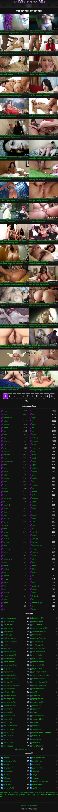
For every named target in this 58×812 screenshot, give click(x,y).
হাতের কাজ (7, 519)
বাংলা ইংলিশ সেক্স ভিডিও (24, 749)
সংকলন (34, 455)
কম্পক (5, 562)
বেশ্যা (5, 475)
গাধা (33, 411)
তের (5, 438)
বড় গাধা (6, 532)
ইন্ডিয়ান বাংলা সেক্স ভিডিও (38, 632)
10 (46, 396)
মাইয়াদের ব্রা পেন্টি (37, 603)
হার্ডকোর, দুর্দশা (8, 559)
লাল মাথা (6, 512)
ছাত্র (5, 573)
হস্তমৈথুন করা (36, 448)
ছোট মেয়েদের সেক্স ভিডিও (10, 679)
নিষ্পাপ (5, 435)
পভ (33, 482)
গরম (33, 451)
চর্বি (4, 610)
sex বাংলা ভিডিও (8, 625)
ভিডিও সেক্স (7, 778)
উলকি (33, 495)
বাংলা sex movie (9, 729)
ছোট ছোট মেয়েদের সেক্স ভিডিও (40, 675)
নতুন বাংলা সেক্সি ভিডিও (10, 706)
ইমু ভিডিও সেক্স (8, 635)
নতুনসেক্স (34, 712)
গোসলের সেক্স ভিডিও (9, 662)
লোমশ (34, 502)
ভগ (33, 421)
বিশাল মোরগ (7, 455)
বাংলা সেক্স (6, 765)
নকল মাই (6, 566)
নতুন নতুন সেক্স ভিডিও (38, 699)
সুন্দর (5, 448)
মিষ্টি (33, 488)
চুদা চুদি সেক (7, 669)
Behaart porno (46, 794)
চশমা (33, 562)
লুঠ (33, 431)
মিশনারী (34, 435)
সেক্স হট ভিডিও (36, 771)
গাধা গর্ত (6, 599)
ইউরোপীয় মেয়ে (8, 418)
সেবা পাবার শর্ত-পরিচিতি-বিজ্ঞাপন (29, 805)
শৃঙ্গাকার (5, 485)
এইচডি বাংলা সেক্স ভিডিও (10, 638)
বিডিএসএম (6, 525)
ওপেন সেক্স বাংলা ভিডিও (10, 652)
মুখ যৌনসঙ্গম (7, 549)
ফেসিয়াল (6, 509)
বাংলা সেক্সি (6, 775)
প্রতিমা (34, 593)
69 (4, 556)
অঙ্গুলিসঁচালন (35, 468)
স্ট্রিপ (5, 482)
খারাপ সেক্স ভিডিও (37, 655)
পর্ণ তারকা (35, 441)
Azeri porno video (7, 792)
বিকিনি (33, 569)
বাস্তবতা (6, 522)
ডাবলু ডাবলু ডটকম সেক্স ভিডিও (40, 682)
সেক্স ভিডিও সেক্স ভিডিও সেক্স (40, 781)
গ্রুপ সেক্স (35, 542)
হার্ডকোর (6, 421)
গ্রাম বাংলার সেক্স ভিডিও (10, 665)
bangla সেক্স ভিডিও (38, 618)
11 (52, 396)
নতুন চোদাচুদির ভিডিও (9, 699)
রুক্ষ (5, 606)
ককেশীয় (34, 472)
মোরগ (33, 525)
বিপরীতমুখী (35, 596)
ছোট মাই (6, 428)
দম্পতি (5, 546)
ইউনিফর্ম (6, 586)
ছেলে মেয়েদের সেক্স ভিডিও (39, 672)
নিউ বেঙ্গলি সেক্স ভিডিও (38, 716)
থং (33, 529)
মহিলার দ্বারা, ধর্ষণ (37, 546)
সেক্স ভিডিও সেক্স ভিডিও (10, 761)
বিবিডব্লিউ (6, 569)
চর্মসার (34, 505)
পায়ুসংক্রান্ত (7, 451)
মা (4, 502)
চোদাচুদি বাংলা (7, 781)
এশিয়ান (5, 488)
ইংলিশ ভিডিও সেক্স (37, 761)
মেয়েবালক (6, 593)
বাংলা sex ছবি (8, 739)
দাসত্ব (5, 529)
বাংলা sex (35, 722)
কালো (5, 465)
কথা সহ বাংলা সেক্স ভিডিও (10, 655)
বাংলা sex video (9, 732)
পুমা (33, 579)
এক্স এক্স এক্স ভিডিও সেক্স (10, 642)
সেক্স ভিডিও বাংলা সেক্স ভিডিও (29, 2)
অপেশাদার (35, 485)
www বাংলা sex (9, 628)
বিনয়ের (5, 468)
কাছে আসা (35, 499)
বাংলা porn (35, 778)
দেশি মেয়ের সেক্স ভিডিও (10, 695)
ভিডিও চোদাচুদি (36, 765)
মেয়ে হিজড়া (35, 586)
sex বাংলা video (37, 621)
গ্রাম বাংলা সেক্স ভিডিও (38, 662)
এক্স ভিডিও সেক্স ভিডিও (38, 645)
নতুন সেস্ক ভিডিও (8, 712)
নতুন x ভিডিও (36, 695)
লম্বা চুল (34, 549)
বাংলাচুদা (34, 775)
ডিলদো (5, 515)
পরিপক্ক (6, 583)
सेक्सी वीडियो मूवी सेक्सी (17, 794)
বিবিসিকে (34, 492)
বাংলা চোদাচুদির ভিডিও (9, 788)
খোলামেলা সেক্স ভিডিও (9, 658)
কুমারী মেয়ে (35, 438)
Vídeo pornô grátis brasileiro (25, 792)
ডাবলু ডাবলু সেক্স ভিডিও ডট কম (12, 685)
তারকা (5, 495)
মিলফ (5, 431)
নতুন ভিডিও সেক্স (36, 706)
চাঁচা (33, 428)
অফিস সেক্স (35, 573)
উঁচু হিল (5, 552)
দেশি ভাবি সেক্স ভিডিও (9, 692)
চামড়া (33, 475)
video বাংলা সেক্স (37, 625)
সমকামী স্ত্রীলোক (8, 461)
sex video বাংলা (9, 621)
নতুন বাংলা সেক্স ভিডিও (38, 702)
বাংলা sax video (37, 719)
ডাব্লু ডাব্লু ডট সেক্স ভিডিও (39, 685)
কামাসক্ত (6, 478)
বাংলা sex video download (41, 732)
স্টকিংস (34, 445)
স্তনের (34, 566)
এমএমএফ (6, 539)
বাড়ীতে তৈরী (7, 505)
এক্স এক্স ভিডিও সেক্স (37, 642)
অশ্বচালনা (6, 424)
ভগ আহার (6, 579)
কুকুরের (34, 424)
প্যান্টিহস (6, 603)
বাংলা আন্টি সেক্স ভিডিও (38, 746)
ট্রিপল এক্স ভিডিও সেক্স (38, 679)
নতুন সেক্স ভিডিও (36, 709)
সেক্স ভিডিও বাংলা (36, 788)
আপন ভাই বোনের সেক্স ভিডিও (40, 628)
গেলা (5, 589)
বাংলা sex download (10, 726)
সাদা (33, 414)
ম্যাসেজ (6, 596)
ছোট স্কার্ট (6, 576)
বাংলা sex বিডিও (36, 739)
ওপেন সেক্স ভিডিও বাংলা (38, 652)
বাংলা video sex (9, 746)
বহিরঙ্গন (6, 492)
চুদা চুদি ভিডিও (7, 785)
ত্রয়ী (5, 445)
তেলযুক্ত (6, 536)
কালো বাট (34, 532)
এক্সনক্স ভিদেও (7, 648)
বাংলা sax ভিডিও (8, 722)
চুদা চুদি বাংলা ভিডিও (37, 768)
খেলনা (5, 458)
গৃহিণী (33, 522)
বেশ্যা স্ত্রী (35, 539)
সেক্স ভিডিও (7, 758)
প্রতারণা (34, 589)
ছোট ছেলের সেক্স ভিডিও (10, 675)
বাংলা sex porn (37, 729)
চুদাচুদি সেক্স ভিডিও (37, 669)
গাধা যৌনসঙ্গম (7, 499)
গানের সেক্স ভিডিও (37, 658)
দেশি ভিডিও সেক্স (36, 692)
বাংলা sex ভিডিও (8, 743)
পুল (33, 599)
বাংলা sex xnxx (8, 736)
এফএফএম (35, 512)
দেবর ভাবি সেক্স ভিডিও (9, 689)
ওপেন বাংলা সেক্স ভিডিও (38, 648)
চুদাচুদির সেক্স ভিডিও (9, 672)
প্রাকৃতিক (34, 478)
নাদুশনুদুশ (6, 542)
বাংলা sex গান (36, 736)
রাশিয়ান (34, 559)
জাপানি (34, 519)
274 (26, 401)
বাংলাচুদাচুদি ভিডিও (8, 771)
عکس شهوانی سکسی (33, 794)
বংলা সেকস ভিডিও (8, 719)
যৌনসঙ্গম (34, 536)
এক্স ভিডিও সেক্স (8, 645)
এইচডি (34, 458)
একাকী (34, 461)
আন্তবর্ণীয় (6, 472)
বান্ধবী (34, 509)
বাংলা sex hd (36, 726)
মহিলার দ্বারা (7, 441)
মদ (33, 576)
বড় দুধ (34, 418)
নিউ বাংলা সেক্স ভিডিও (9, 716)
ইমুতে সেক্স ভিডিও (37, 635)
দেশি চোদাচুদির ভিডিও (38, 689)
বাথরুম (34, 610)
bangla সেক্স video (10, 618)
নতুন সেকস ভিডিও (8, 709)
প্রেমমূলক (35, 552)
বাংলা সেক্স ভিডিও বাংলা (38, 758)
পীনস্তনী (6, 414)
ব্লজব (5, 411)
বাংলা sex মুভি (36, 743)
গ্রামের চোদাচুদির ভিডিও (38, 665)
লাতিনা (34, 556)
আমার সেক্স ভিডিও (8, 632)
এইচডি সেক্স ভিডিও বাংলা (38, 638)
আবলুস (34, 515)
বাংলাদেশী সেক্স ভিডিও (9, 768)
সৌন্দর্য (33, 465)
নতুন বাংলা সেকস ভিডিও (10, 702)
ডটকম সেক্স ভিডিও (8, 682)
